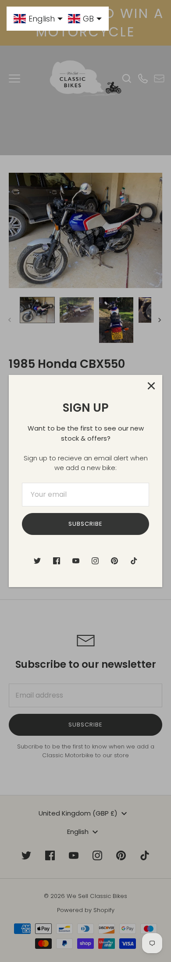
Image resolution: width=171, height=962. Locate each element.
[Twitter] (37, 560)
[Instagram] (95, 560)
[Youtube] (76, 560)
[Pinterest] (114, 560)
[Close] (151, 385)
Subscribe (85, 524)
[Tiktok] (133, 560)
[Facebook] (56, 560)
